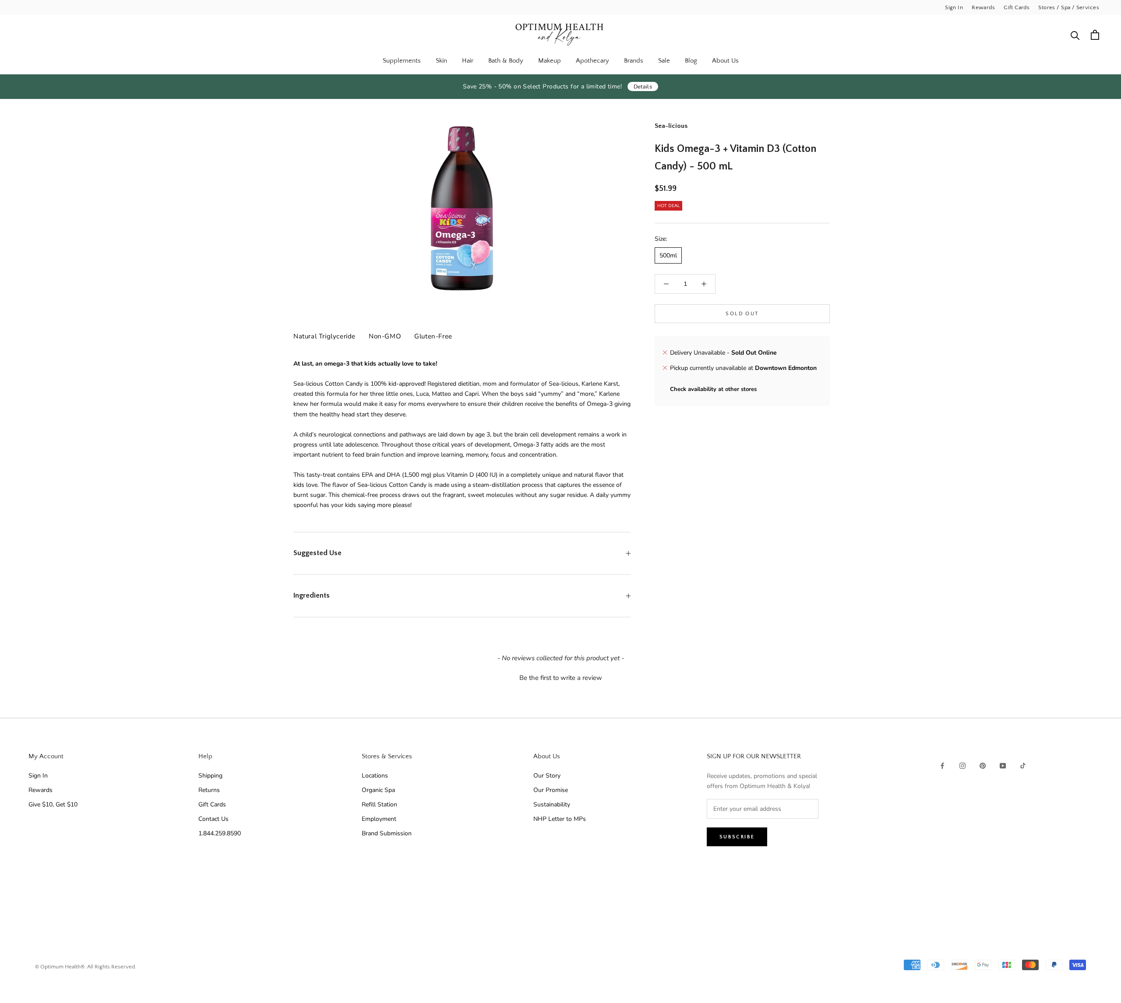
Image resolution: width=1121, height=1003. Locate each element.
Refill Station (379, 804)
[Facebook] (942, 765)
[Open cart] (1095, 35)
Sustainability (551, 804)
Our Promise (550, 790)
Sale (664, 60)
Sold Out (742, 314)
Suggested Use (317, 553)
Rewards (983, 7)
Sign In (954, 7)
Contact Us (213, 819)
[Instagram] (962, 765)
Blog (691, 60)
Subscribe (737, 837)
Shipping (210, 775)
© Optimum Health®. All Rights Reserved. (85, 967)
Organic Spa (378, 790)
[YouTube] (1003, 765)
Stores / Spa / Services (1068, 7)
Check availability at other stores (713, 389)
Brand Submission (387, 833)
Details (643, 86)
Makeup (549, 60)
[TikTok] (1023, 765)
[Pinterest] (983, 765)
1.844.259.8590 (219, 833)
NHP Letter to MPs (559, 819)
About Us (725, 60)
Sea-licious (671, 126)
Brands (633, 60)
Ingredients (311, 595)
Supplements (402, 60)
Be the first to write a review (560, 677)
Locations (375, 775)
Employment (379, 819)
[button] (560, 677)
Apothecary (592, 60)
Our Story (546, 775)
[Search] (1075, 34)
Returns (209, 790)
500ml (668, 255)
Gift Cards (1016, 7)
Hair (467, 60)
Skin (441, 60)
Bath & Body (505, 60)
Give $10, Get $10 (53, 804)
